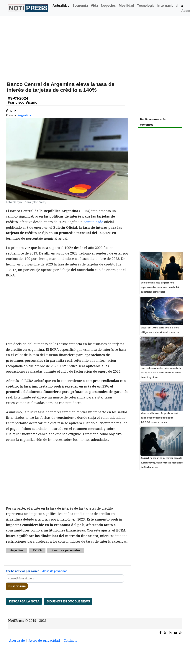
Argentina (24, 115)
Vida (94, 5)
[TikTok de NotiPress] (180, 632)
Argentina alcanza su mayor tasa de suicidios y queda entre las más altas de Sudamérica (161, 462)
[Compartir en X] (10, 110)
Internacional (167, 5)
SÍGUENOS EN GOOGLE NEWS (68, 601)
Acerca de (17, 640)
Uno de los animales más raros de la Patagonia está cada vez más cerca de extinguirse (160, 373)
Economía (80, 5)
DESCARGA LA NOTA (24, 601)
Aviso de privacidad (54, 571)
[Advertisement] (95, 44)
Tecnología (145, 5)
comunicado (93, 222)
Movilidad (126, 5)
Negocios (108, 5)
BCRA (37, 550)
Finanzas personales (66, 550)
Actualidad (61, 5)
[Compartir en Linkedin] (15, 110)
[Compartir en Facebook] (7, 110)
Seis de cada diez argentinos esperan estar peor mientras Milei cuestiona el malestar (159, 287)
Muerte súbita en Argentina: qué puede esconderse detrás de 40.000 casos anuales (159, 417)
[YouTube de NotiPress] (175, 632)
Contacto (70, 640)
